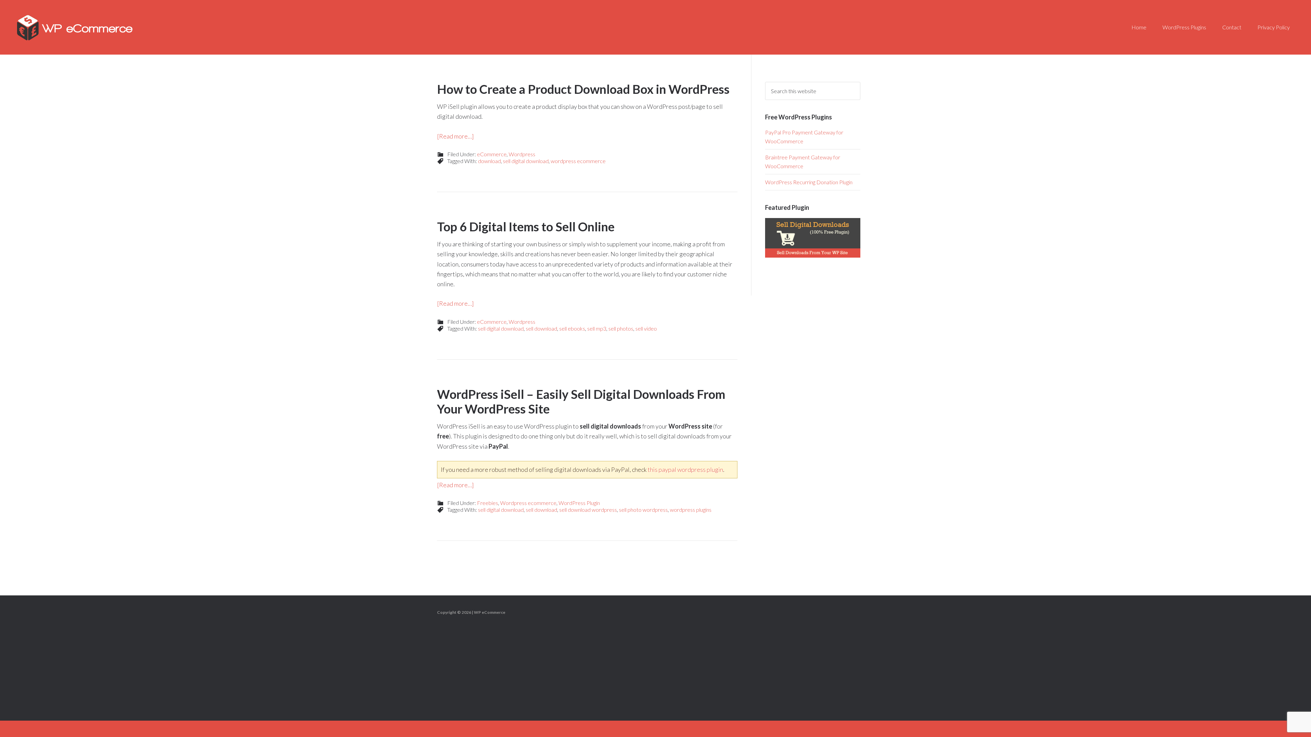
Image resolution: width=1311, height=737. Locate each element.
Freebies (487, 503)
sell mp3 (596, 328)
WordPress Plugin (579, 503)
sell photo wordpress (643, 509)
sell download (541, 328)
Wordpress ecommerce (528, 503)
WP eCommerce (75, 27)
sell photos (620, 328)
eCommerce (492, 154)
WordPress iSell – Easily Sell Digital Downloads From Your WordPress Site (581, 401)
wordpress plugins (690, 509)
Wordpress (522, 154)
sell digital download (526, 161)
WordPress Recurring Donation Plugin (808, 182)
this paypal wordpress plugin (685, 469)
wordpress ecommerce (578, 161)
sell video (646, 328)
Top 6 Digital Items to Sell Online (526, 226)
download (489, 161)
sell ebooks (572, 328)
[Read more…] (455, 136)
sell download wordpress (588, 509)
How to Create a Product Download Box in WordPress (583, 89)
